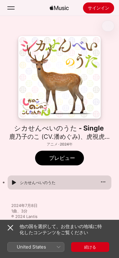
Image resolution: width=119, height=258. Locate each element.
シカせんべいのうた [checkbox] (38, 182)
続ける (90, 247)
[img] (59, 8)
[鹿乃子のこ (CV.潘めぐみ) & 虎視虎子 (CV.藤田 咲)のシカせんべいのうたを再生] (14, 182)
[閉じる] (10, 227)
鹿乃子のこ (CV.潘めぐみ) (44, 136)
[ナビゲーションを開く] (11, 8)
